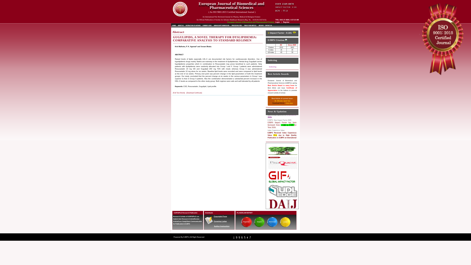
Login (277, 22)
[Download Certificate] (194, 93)
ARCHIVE (261, 25)
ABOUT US (181, 25)
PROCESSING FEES (237, 25)
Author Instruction (221, 226)
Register (286, 22)
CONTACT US (268, 25)
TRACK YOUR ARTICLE (250, 25)
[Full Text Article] (179, 93)
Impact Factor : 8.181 (280, 33)
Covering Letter (220, 221)
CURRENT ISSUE (207, 25)
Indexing (272, 67)
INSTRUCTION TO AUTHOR (193, 25)
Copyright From (220, 216)
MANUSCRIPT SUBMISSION (221, 25)
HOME (174, 25)
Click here (289, 103)
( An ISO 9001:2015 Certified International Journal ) (232, 12)
